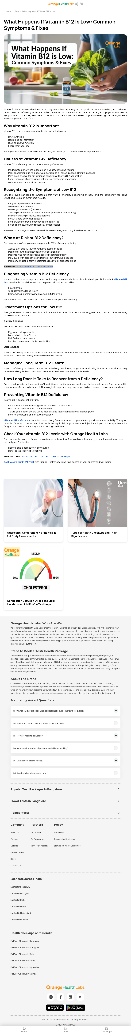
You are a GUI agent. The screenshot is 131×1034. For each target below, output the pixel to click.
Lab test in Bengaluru (20, 886)
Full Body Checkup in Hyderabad (25, 967)
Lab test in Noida (18, 906)
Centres (14, 839)
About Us (15, 832)
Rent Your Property (39, 845)
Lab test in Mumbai (19, 919)
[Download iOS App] (55, 1008)
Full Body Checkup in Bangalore (25, 941)
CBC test (45, 456)
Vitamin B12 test (30, 456)
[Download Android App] (75, 1008)
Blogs (13, 859)
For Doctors (36, 832)
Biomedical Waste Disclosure (67, 845)
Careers (14, 845)
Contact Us (16, 865)
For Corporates (37, 839)
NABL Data (59, 832)
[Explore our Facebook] (60, 997)
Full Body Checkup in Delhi (22, 954)
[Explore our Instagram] (50, 997)
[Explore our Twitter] (80, 997)
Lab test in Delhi (18, 900)
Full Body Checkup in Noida (23, 960)
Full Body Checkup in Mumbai (24, 973)
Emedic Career (17, 852)
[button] (76, 4)
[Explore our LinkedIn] (70, 997)
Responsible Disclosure (64, 839)
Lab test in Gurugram (20, 893)
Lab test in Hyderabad (21, 913)
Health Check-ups (60, 456)
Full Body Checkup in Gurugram (25, 947)
